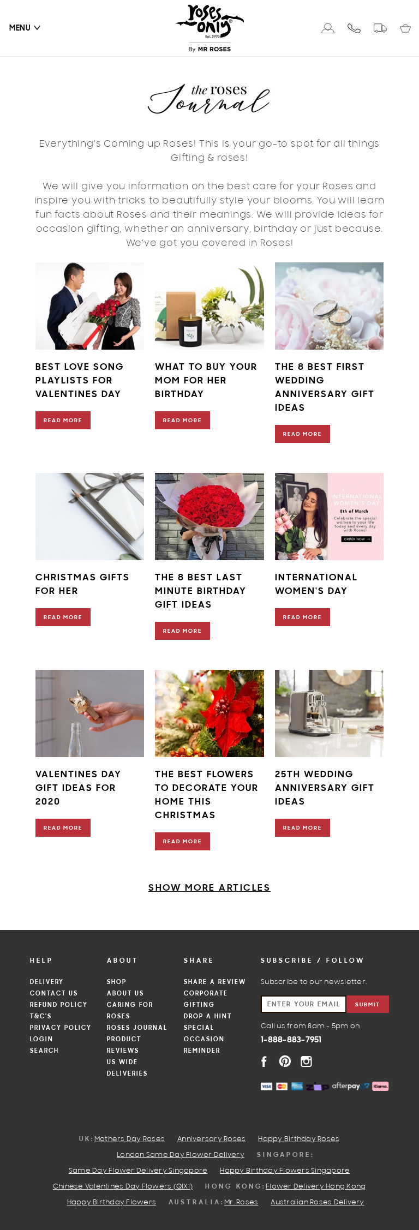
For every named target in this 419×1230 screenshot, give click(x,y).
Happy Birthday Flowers (112, 1202)
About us (125, 994)
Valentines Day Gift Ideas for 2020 (78, 788)
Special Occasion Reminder (204, 1039)
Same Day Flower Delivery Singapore (138, 1171)
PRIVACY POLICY (61, 1028)
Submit (367, 1005)
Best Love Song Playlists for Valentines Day (79, 381)
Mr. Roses (241, 1202)
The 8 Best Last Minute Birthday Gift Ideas (201, 591)
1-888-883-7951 (291, 1040)
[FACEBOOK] (264, 1061)
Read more (63, 421)
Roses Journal (137, 1028)
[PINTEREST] (285, 1061)
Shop (117, 982)
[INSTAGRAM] (306, 1061)
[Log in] (328, 28)
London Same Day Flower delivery (180, 1155)
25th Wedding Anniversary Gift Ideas (325, 788)
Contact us (54, 994)
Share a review (215, 982)
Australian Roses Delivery (317, 1202)
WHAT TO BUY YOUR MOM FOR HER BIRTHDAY (206, 381)
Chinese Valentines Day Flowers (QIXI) (123, 1187)
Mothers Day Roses (129, 1139)
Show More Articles (209, 888)
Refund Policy (59, 1005)
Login (41, 1039)
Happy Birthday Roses (298, 1139)
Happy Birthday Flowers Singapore (285, 1171)
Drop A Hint (208, 1016)
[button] (20, 28)
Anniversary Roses (211, 1139)
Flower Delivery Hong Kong (316, 1187)
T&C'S (41, 1016)
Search (44, 1051)
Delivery (47, 982)
